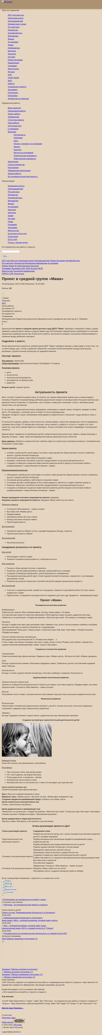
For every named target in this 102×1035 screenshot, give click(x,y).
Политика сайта (8, 1018)
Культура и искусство (17, 233)
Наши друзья (7, 1022)
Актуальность (20, 135)
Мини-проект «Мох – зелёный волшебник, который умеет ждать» (30, 920)
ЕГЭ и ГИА (12, 239)
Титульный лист (15, 126)
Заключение (13, 162)
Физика (11, 39)
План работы (13, 123)
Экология (12, 54)
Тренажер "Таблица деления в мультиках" (20, 969)
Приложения (13, 167)
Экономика (12, 90)
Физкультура (13, 69)
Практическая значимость (25, 159)
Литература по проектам (18, 99)
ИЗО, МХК (25, 268)
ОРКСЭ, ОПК (7, 274)
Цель (16, 141)
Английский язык (15, 33)
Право (10, 222)
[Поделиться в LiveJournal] (8, 892)
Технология (18, 271)
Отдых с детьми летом (18, 242)
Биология (12, 51)
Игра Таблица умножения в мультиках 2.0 (19, 939)
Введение (12, 132)
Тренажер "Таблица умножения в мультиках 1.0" (22, 974)
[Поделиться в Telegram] (7, 881)
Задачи (17, 147)
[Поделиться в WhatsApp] (7, 883)
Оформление (13, 117)
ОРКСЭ (11, 84)
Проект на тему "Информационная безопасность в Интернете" (28, 912)
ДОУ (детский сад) (16, 15)
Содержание (13, 129)
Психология (13, 93)
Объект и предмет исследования (28, 144)
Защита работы (14, 173)
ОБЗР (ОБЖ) (13, 78)
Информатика (14, 48)
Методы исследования (23, 153)
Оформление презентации (19, 170)
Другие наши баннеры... (13, 1008)
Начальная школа (15, 18)
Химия (10, 45)
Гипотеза (17, 150)
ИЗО (10, 75)
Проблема (18, 138)
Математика (13, 36)
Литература (13, 30)
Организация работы (17, 111)
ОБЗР (40, 268)
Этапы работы (14, 114)
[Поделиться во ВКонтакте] (8, 886)
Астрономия (13, 42)
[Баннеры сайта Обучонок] (25, 905)
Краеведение (13, 63)
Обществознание (15, 60)
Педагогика (12, 96)
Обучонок (17, 1025)
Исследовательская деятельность (23, 176)
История (11, 57)
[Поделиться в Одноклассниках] (10, 889)
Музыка (11, 72)
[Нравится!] (3, 293)
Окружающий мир (15, 21)
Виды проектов (14, 108)
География (12, 66)
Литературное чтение (17, 24)
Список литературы (16, 165)
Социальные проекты (17, 87)
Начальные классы (16, 186)
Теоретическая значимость (25, 156)
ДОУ (4, 303)
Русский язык (14, 27)
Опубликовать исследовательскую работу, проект (24, 899)
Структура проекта (16, 120)
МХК (10, 81)
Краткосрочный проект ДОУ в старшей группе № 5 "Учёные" (27, 928)
